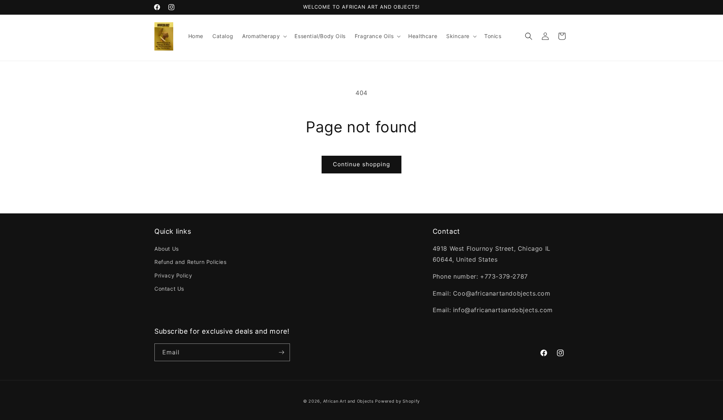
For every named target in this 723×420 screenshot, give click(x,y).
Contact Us (169, 288)
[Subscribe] (281, 352)
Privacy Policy (173, 275)
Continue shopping (361, 164)
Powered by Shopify (397, 401)
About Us (166, 248)
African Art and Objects (348, 401)
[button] (264, 36)
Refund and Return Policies (190, 262)
